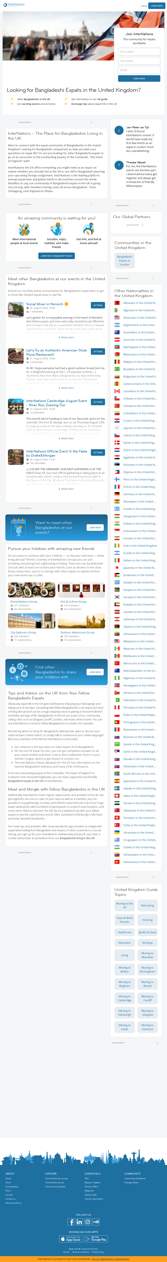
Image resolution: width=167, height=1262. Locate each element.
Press (8, 1190)
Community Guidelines (135, 1178)
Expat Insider (91, 1194)
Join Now (157, 5)
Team (8, 1182)
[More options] (91, 122)
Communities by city (54, 1182)
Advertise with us (14, 1203)
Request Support (92, 1182)
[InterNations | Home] (13, 5)
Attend (97, 305)
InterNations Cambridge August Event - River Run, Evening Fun (56, 402)
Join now (139, 78)
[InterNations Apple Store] (71, 1238)
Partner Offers (91, 1186)
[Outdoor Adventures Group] (83, 627)
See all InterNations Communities (110, 1259)
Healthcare (124, 932)
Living (124, 955)
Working (147, 943)
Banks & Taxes (147, 932)
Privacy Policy (98, 1252)
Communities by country (56, 1178)
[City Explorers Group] (33, 627)
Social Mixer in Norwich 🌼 (47, 304)
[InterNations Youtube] (95, 1221)
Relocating (147, 905)
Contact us (10, 1198)
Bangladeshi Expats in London (124, 260)
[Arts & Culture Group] (83, 596)
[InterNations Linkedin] (79, 1221)
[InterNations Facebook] (71, 1221)
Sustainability (12, 1186)
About (8, 1178)
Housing (147, 920)
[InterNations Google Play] (96, 1238)
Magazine (89, 1190)
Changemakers (131, 1182)
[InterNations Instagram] (87, 1221)
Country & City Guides (55, 1186)
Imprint (66, 1252)
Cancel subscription (94, 1198)
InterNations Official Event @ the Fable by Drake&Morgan (56, 453)
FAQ (87, 1178)
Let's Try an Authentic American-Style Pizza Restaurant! (56, 352)
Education (124, 943)
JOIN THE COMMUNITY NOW (56, 255)
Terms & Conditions (80, 1252)
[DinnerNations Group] (33, 596)
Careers (9, 1194)
